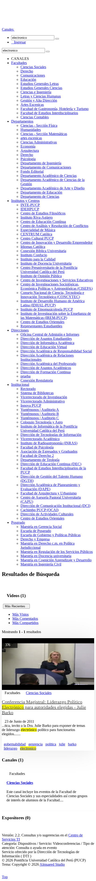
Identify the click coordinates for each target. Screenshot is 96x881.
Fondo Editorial (32, 171)
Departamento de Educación (41, 192)
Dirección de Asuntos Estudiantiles (46, 339)
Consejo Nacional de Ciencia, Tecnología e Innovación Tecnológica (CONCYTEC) (52, 295)
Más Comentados (25, 619)
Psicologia (28, 159)
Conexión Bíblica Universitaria (43, 251)
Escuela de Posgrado (36, 531)
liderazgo (10, 748)
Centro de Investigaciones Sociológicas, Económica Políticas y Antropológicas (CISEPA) (57, 286)
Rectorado (28, 389)
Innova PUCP (31, 405)
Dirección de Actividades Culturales (47, 514)
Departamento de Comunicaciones (46, 167)
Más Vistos (20, 614)
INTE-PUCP (30, 205)
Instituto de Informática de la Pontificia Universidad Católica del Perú (49, 428)
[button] (8, 29)
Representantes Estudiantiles (41, 326)
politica (50, 744)
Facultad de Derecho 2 (37, 456)
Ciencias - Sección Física (39, 125)
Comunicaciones (33, 75)
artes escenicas (31, 138)
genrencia (35, 744)
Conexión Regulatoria (37, 380)
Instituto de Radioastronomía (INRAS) (49, 443)
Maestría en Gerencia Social (41, 527)
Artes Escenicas (32, 105)
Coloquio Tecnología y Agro (42, 422)
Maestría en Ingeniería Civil (41, 564)
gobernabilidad (15, 744)
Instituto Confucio (34, 255)
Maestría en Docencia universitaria (46, 556)
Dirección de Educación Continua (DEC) (51, 464)
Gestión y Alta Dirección (39, 100)
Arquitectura (30, 151)
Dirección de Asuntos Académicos (46, 368)
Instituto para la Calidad (38, 259)
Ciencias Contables (35, 117)
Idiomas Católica (33, 247)
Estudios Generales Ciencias (41, 88)
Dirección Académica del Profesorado (48, 364)
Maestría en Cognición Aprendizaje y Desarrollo (56, 560)
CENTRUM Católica (36, 234)
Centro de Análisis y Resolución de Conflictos (54, 226)
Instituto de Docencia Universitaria (46, 263)
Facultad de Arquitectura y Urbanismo (49, 493)
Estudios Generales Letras (40, 84)
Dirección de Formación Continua (46, 372)
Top (5, 877)
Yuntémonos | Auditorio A (40, 410)
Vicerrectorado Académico (40, 439)
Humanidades (31, 130)
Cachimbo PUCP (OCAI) (39, 510)
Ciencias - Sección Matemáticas (44, 134)
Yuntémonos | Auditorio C (40, 418)
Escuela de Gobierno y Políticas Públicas (51, 535)
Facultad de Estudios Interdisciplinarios (49, 113)
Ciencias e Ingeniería (36, 92)
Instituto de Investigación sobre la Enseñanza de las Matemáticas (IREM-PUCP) (56, 316)
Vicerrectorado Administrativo (43, 401)
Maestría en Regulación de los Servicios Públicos (57, 552)
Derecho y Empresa (35, 539)
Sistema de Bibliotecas (37, 393)
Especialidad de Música (38, 230)
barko (72, 744)
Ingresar (18, 42)
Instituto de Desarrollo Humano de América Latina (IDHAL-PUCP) (53, 303)
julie (62, 744)
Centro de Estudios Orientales (42, 322)
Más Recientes (16, 606)
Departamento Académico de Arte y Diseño (53, 188)
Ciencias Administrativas (39, 142)
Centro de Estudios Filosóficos (43, 213)
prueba (26, 376)
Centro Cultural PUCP (37, 238)
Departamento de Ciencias (40, 196)
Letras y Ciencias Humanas (41, 96)
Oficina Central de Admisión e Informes (50, 334)
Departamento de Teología (40, 460)
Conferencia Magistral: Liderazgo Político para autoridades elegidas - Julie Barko (44, 707)
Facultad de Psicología (37, 447)
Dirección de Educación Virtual (44, 347)
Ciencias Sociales (33, 67)
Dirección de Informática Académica (47, 343)
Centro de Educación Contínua (43, 222)
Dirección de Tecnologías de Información (51, 435)
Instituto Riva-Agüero (37, 217)
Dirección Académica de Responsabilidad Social (56, 351)
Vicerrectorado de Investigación (44, 397)
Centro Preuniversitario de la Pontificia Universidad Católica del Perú (49, 270)
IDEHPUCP (30, 209)
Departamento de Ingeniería (41, 163)
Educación (28, 79)
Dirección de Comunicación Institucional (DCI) (55, 506)
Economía (28, 146)
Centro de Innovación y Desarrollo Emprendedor (57, 242)
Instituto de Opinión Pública (41, 276)
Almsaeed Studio (52, 864)
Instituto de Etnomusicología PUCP (47, 309)
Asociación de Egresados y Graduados (49, 451)
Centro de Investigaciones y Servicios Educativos (57, 280)
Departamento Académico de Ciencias (49, 176)
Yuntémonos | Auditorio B (40, 414)
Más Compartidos (25, 623)
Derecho (27, 71)
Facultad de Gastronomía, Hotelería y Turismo (55, 109)
